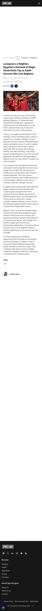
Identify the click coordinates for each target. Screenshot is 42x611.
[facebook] (12, 86)
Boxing (4, 574)
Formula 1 (5, 577)
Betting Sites (34, 601)
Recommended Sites (22, 601)
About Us (5, 587)
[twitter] (16, 86)
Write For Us (6, 591)
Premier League (17, 58)
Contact (5, 594)
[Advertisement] (21, 29)
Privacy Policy (8, 601)
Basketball (6, 571)
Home (5, 58)
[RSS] (26, 553)
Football (11, 58)
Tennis (4, 567)
